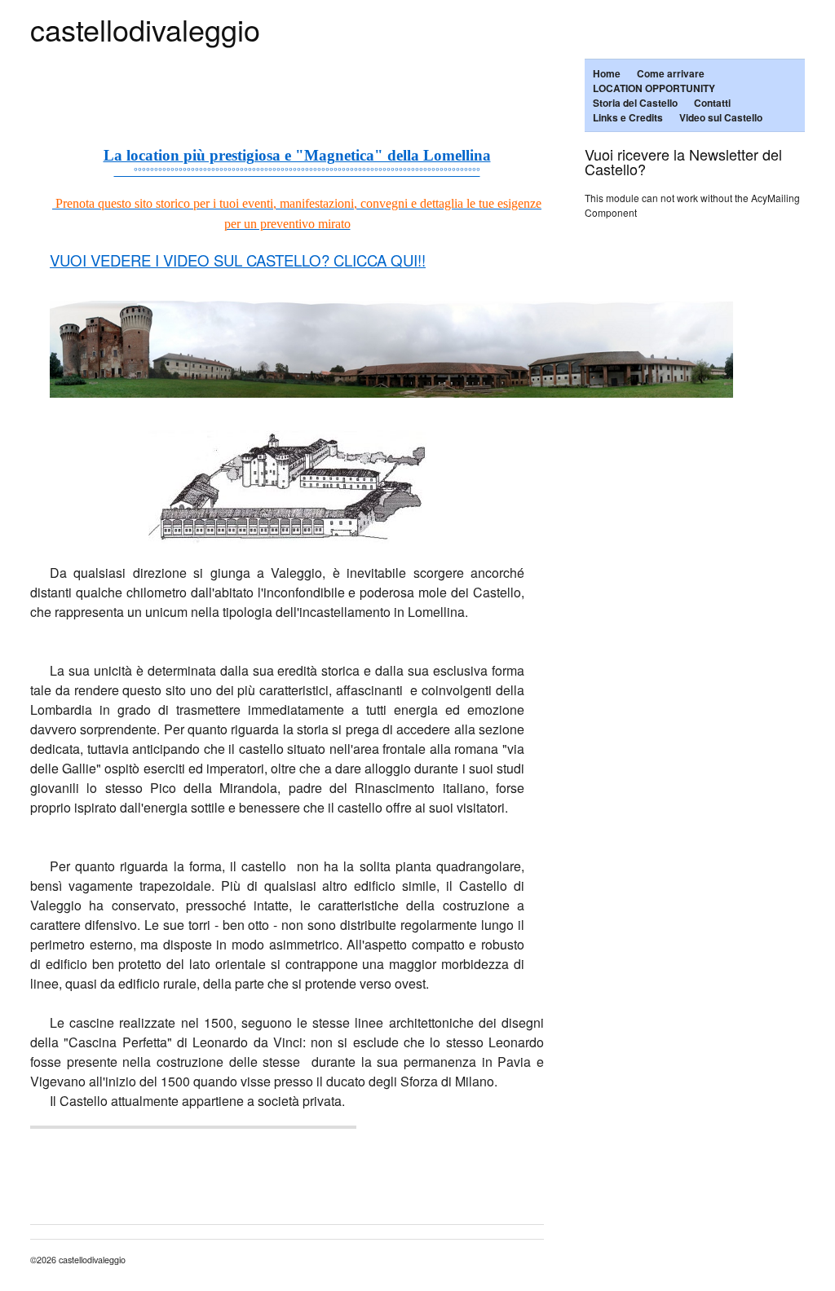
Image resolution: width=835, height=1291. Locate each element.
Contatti (712, 102)
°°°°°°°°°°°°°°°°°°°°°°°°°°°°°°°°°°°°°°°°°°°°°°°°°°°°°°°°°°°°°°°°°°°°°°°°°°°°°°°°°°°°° (297, 171)
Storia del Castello (635, 102)
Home (607, 73)
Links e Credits (628, 117)
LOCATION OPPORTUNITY (654, 88)
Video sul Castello (720, 117)
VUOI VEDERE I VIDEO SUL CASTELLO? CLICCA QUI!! (238, 260)
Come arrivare (671, 73)
